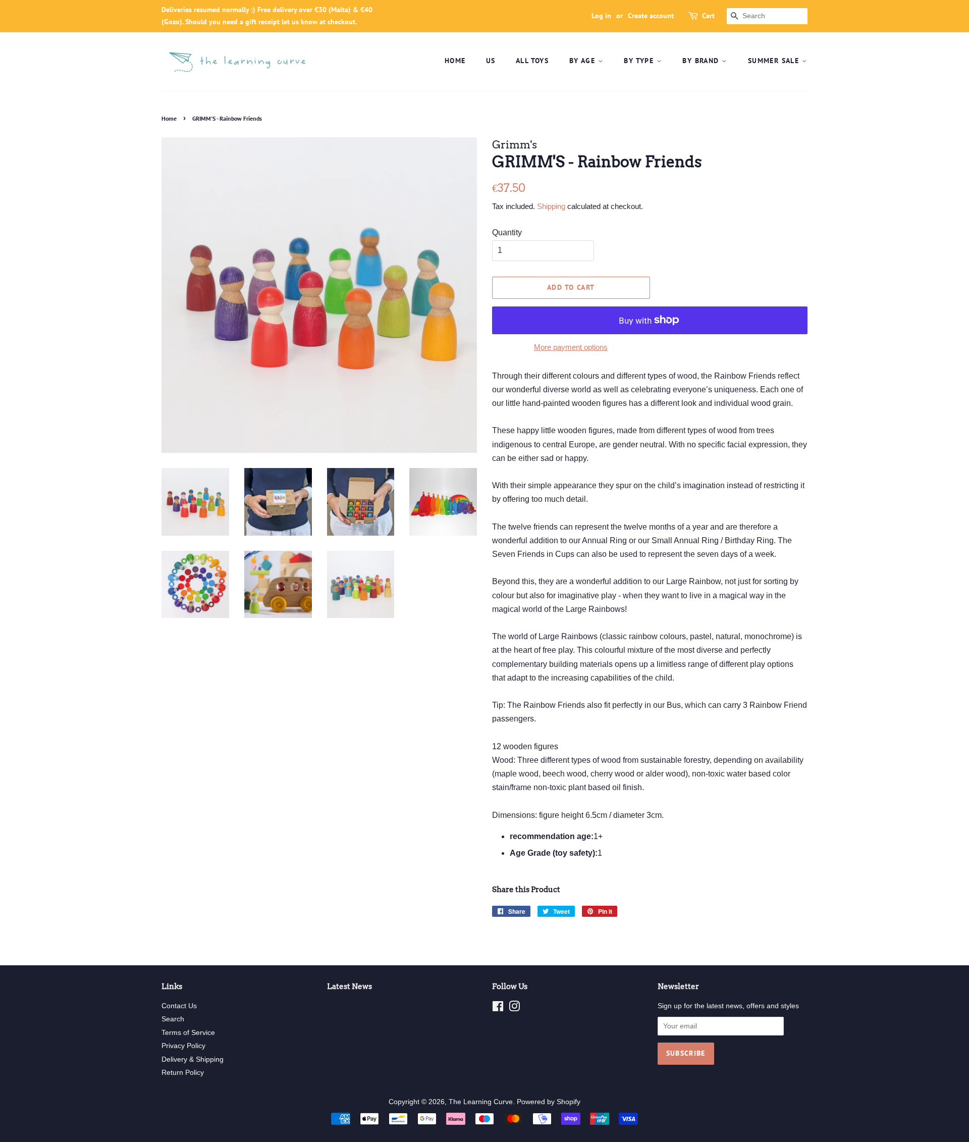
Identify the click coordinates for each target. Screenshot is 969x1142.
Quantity (507, 232)
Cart (708, 15)
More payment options (571, 347)
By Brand (702, 60)
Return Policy (183, 1072)
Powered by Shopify (548, 1102)
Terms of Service (188, 1032)
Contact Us (179, 1006)
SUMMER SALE (775, 60)
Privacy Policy (183, 1046)
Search (173, 1019)
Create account (651, 15)
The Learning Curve (481, 1102)
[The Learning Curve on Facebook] (498, 1008)
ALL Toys (532, 60)
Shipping (551, 206)
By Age (583, 60)
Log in (601, 15)
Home (455, 60)
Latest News (349, 986)
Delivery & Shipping (193, 1059)
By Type (640, 60)
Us (491, 60)
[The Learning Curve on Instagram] (514, 1008)
